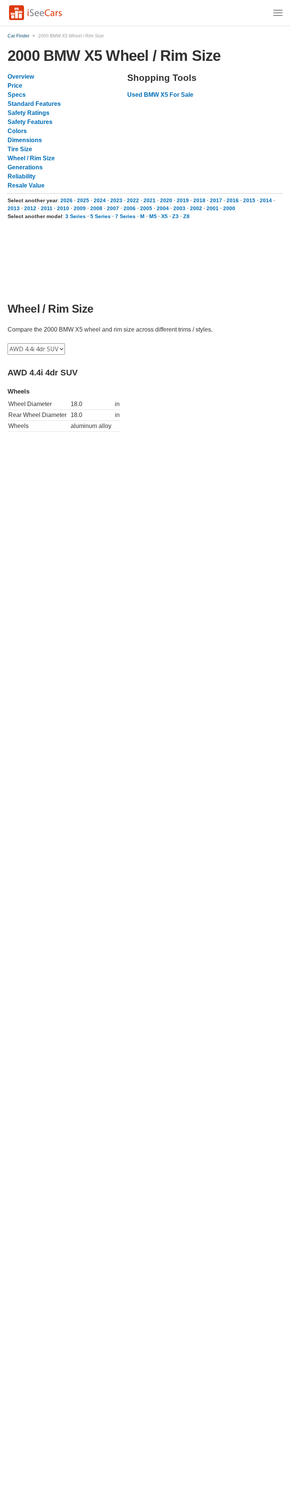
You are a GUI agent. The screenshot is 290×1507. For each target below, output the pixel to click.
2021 (149, 200)
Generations (25, 167)
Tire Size (20, 149)
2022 (133, 200)
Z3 (175, 216)
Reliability (21, 176)
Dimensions (25, 140)
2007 (113, 208)
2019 (183, 200)
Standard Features (34, 104)
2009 (80, 208)
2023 (116, 200)
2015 (249, 200)
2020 (166, 200)
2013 (14, 208)
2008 (96, 208)
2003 (179, 208)
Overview (21, 76)
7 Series (125, 216)
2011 (46, 208)
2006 (129, 208)
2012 (30, 208)
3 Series (75, 216)
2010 (63, 208)
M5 (153, 216)
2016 (233, 200)
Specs (17, 94)
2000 (229, 208)
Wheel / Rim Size (31, 158)
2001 (213, 208)
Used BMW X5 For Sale (160, 94)
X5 (164, 216)
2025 (83, 200)
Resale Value (26, 185)
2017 (216, 200)
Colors (17, 131)
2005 (146, 208)
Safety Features (30, 122)
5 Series (100, 216)
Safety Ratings (28, 113)
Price (15, 85)
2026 (66, 200)
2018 (199, 200)
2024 (100, 200)
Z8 (186, 216)
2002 (196, 208)
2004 (163, 208)
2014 (266, 200)
